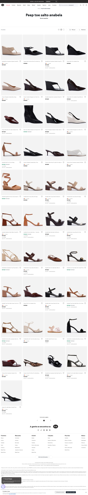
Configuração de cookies (60, 492)
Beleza (28, 5)
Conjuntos (34, 440)
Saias (2, 445)
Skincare (83, 442)
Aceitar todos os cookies (71, 492)
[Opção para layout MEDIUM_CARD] (61, 29)
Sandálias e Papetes (52, 445)
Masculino (19, 5)
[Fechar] (86, 492)
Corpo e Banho (84, 445)
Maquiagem (83, 440)
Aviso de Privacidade (12, 493)
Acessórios (83, 447)
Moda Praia (3, 449)
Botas (49, 437)
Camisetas (17, 437)
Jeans (49, 5)
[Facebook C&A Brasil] (49, 430)
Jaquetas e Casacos (19, 449)
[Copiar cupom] (56, 1)
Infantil (24, 5)
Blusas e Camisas (68, 440)
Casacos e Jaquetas (69, 442)
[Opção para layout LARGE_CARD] (63, 29)
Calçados (39, 5)
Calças (2, 440)
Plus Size (67, 435)
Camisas (16, 440)
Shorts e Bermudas (35, 445)
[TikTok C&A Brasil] (41, 430)
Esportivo (44, 5)
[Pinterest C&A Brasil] (44, 430)
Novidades (54, 5)
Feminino (13, 5)
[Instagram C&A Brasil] (38, 430)
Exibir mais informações (43, 457)
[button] (68, 5)
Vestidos (2, 442)
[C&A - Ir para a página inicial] (2, 5)
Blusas (2, 437)
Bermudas (17, 442)
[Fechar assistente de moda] (19, 478)
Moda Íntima (3, 452)
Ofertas (7, 5)
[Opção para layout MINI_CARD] (59, 29)
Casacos (2, 447)
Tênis (49, 447)
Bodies (33, 437)
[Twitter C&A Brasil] (47, 430)
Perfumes (83, 437)
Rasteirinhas (50, 442)
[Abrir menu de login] (80, 5)
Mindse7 (33, 5)
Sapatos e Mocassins (52, 440)
